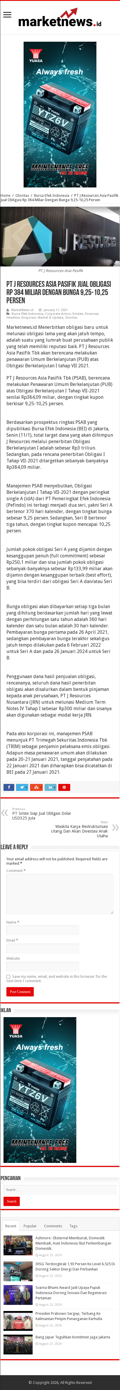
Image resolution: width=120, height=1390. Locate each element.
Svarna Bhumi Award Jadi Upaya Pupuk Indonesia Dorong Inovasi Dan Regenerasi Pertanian (71, 1292)
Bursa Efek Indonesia (51, 195)
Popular (30, 1226)
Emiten (78, 314)
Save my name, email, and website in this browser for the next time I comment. (56, 978)
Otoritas (22, 195)
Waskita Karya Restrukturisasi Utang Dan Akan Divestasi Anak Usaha (79, 829)
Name (12, 922)
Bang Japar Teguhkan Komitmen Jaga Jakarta (73, 1337)
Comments (53, 1226)
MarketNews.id (22, 310)
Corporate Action (58, 314)
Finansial (91, 314)
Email (12, 940)
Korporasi (29, 318)
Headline (13, 318)
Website (13, 958)
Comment (16, 870)
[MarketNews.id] (60, 17)
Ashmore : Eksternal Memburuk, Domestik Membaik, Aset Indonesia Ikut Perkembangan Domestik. (73, 1243)
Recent (10, 1226)
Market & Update (50, 318)
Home (5, 195)
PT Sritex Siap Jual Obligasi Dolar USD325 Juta (41, 813)
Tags (73, 1226)
